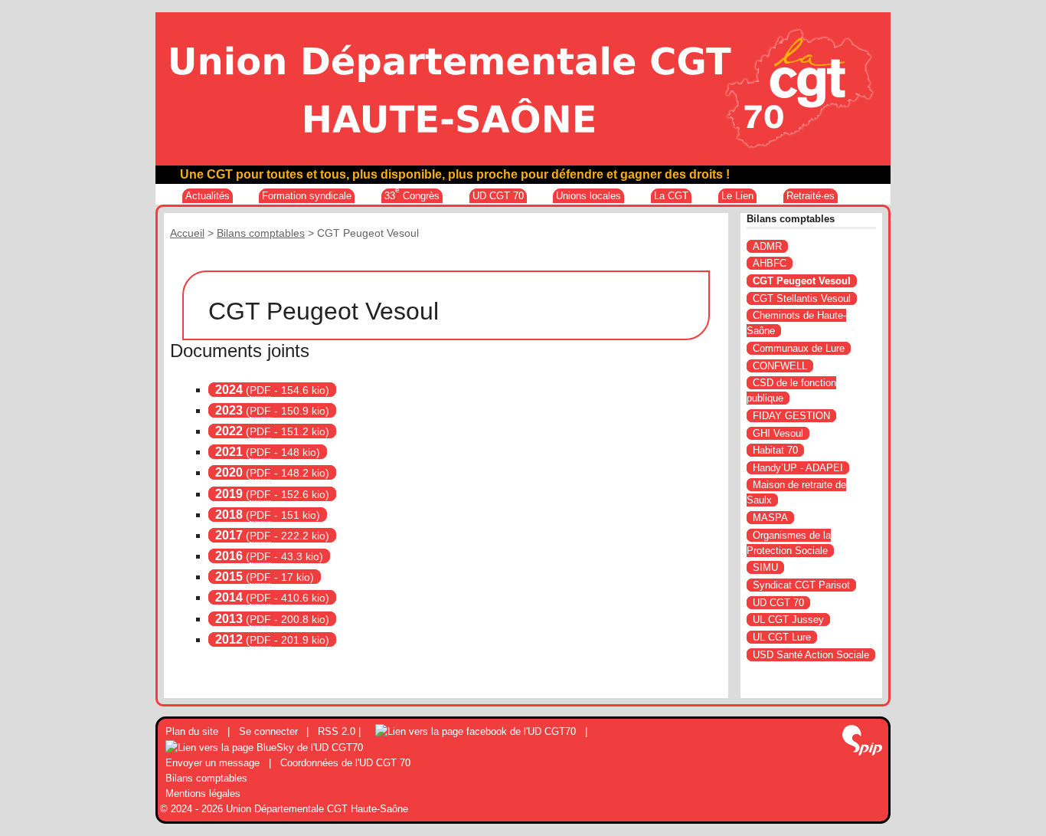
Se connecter (268, 731)
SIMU (765, 567)
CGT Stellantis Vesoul (802, 298)
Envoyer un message (212, 763)
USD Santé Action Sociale (811, 655)
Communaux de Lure (799, 348)
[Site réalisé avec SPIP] (862, 741)
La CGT (671, 196)
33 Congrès (412, 195)
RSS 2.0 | (341, 731)
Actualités (207, 196)
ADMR (767, 246)
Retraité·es (810, 196)
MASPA (770, 517)
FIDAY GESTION (791, 415)
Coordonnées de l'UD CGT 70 (345, 763)
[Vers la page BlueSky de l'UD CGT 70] (264, 746)
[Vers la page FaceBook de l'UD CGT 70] (476, 731)
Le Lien (737, 196)
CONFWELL (780, 366)
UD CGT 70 (498, 196)
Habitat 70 (775, 450)
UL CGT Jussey (788, 619)
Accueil (187, 233)
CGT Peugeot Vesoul (802, 281)
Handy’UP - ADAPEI (798, 468)
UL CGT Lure (782, 637)
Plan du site (191, 731)
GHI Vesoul (778, 433)
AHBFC (769, 263)
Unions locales (588, 196)
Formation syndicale (306, 196)
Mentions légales (202, 793)
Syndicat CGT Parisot (801, 585)
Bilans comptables (261, 233)
